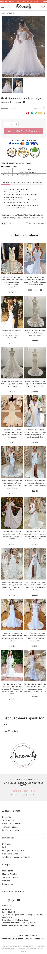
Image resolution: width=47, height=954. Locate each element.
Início (3, 13)
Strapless (25, 218)
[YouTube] (19, 900)
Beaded (21, 215)
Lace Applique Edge (13, 218)
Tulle (41, 218)
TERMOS (22, 949)
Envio (13, 182)
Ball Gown (13, 215)
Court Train (29, 215)
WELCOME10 (23, 791)
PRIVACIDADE (31, 949)
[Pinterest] (14, 900)
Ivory (3, 218)
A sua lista (37, 108)
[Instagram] (9, 900)
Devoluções (21, 182)
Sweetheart (34, 218)
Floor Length (38, 215)
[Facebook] (4, 900)
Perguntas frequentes (34, 182)
